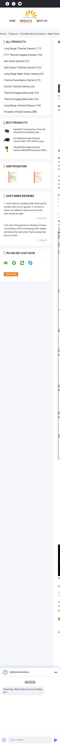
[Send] (55, 740)
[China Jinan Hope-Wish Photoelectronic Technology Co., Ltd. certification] (12, 177)
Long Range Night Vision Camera (21, 73)
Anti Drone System (14, 61)
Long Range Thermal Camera (19, 48)
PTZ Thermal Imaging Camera (20, 54)
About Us (41, 21)
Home (12, 21)
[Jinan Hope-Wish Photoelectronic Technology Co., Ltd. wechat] (24, 263)
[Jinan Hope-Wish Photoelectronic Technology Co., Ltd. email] (8, 263)
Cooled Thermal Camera (17, 86)
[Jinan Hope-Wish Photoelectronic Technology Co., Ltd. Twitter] (14, 4)
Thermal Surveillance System (20, 80)
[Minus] (56, 672)
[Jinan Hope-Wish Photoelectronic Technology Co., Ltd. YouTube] (20, 4)
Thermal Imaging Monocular (19, 92)
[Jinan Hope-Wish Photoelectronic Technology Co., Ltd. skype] (32, 263)
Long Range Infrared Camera (19, 105)
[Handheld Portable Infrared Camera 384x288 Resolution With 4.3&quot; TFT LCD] (7, 148)
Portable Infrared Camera (33, 34)
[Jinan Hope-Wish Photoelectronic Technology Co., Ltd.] (30, 13)
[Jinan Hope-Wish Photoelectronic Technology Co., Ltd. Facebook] (7, 4)
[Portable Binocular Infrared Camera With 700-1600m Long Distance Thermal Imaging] (7, 140)
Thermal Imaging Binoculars (19, 99)
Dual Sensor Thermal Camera (19, 67)
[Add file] (4, 740)
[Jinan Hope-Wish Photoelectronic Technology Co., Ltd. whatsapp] (16, 263)
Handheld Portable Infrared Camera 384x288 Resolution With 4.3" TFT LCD (29, 150)
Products (26, 21)
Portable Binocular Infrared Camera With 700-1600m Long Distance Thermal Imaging (28, 141)
